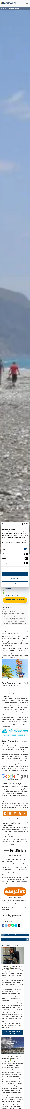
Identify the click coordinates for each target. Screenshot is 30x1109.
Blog (6, 8)
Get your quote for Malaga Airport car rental (15, 600)
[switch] (26, 554)
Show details (22, 569)
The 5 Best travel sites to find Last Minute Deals (13, 614)
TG (15, 925)
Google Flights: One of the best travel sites (15, 618)
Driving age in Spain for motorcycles (12, 939)
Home (2, 8)
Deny (15, 583)
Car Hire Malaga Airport (9, 611)
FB (3, 925)
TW (6, 925)
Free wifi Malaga (9, 952)
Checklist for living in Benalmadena (10, 1043)
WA (12, 925)
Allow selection (15, 578)
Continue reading (12, 1032)
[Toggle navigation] (27, 3)
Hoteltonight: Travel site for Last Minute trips (16, 621)
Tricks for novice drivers (11, 935)
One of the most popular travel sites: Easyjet (16, 623)
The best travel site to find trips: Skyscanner (15, 616)
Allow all (15, 573)
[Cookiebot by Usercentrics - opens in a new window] (22, 524)
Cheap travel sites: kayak (11, 619)
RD (9, 925)
